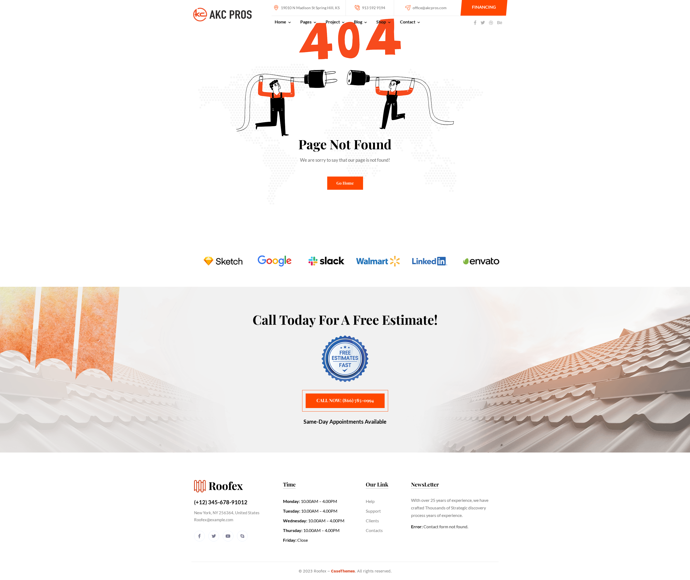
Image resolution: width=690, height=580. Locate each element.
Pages (306, 21)
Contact (407, 21)
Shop (381, 21)
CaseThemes (343, 571)
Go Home (345, 183)
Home (280, 21)
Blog (358, 21)
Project (333, 21)
